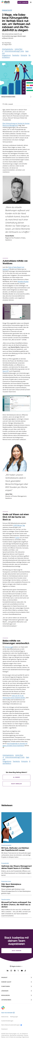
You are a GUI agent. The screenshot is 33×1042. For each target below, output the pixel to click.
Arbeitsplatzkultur (7, 49)
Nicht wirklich (16, 783)
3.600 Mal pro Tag (19, 525)
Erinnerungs (9, 647)
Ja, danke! (16, 777)
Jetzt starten (23, 2)
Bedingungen (14, 1016)
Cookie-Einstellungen (7, 1021)
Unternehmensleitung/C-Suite (14, 51)
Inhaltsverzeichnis (8, 97)
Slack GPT (6, 371)
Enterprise (24, 55)
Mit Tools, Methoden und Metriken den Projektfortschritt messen (15, 849)
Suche (17, 538)
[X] (18, 971)
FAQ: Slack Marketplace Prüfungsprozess (11, 885)
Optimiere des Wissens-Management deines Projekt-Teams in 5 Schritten (16, 867)
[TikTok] (25, 971)
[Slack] (5, 2)
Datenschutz (4, 1016)
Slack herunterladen (7, 1012)
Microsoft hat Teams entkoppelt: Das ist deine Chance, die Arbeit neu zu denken (16, 904)
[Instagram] (11, 971)
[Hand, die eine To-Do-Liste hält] (16, 827)
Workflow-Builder (23, 281)
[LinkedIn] (7, 971)
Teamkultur (15, 55)
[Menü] (31, 2)
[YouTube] (22, 971)
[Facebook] (14, 971)
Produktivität (7, 10)
